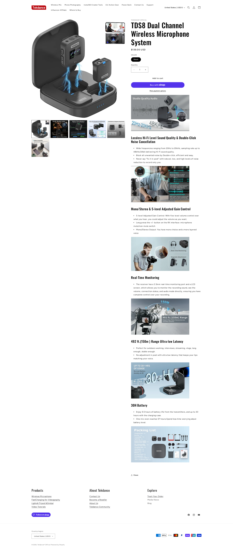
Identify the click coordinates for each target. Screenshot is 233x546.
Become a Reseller (98, 500)
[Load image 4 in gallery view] (97, 129)
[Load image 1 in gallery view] (40, 129)
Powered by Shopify (58, 545)
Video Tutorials (39, 507)
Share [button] (135, 475)
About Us (93, 503)
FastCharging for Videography (46, 500)
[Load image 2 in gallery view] (59, 129)
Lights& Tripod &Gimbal (43, 503)
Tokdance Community (99, 507)
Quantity (134, 65)
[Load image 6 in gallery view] (40, 148)
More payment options (158, 91)
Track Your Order (155, 496)
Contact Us (94, 496)
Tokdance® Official (44, 545)
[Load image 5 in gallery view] (116, 129)
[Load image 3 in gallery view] (78, 129)
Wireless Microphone (41, 496)
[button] (188, 7)
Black (136, 59)
